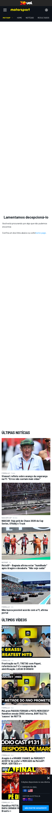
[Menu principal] (5, 10)
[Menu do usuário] (46, 10)
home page (40, 232)
